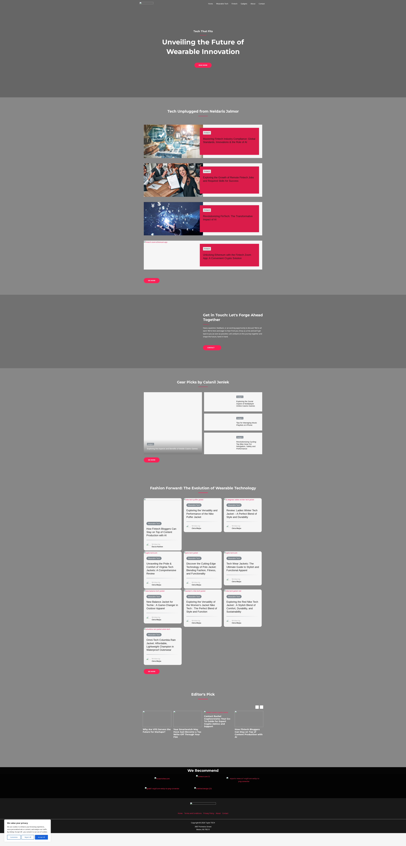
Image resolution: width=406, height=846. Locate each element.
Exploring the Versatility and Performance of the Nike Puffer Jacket (201, 513)
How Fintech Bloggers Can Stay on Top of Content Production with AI (161, 532)
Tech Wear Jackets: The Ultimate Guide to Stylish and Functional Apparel (242, 567)
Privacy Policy (208, 813)
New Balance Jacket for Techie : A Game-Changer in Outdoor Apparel (162, 605)
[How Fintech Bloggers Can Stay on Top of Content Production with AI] (163, 508)
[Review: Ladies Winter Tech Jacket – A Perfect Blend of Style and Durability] (239, 499)
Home (210, 4)
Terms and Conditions (193, 813)
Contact (262, 4)
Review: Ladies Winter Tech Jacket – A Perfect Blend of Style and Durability (241, 513)
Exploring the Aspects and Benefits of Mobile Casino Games (172, 449)
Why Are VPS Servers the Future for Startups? (157, 730)
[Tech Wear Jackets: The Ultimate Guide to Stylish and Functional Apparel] (230, 553)
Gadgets (244, 4)
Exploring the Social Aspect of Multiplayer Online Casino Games (245, 403)
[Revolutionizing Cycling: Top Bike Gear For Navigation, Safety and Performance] (218, 443)
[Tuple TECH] (146, 3)
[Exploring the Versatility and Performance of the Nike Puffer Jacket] (193, 499)
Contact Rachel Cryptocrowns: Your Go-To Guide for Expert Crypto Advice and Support (217, 721)
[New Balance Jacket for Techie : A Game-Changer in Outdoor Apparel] (154, 591)
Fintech (234, 4)
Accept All (41, 837)
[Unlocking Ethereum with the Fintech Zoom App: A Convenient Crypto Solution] (155, 242)
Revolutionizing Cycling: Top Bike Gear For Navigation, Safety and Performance (246, 445)
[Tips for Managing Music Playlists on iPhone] (218, 422)
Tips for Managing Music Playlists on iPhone (246, 424)
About (253, 4)
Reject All (28, 837)
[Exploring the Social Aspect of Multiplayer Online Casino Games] (218, 401)
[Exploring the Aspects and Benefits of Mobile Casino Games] (173, 423)
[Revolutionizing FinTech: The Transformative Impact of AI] (173, 218)
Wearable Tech (222, 4)
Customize (14, 837)
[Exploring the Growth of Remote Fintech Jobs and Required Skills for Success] (173, 180)
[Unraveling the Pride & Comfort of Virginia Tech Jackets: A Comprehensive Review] (150, 553)
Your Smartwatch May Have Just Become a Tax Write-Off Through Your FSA (187, 733)
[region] (27, 831)
